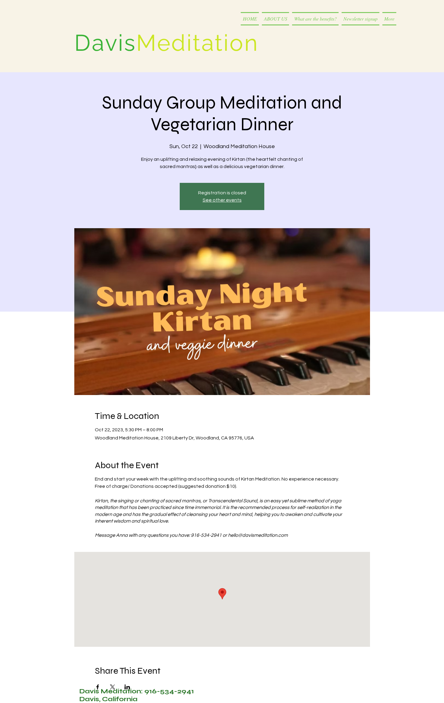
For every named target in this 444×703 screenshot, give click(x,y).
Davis (105, 42)
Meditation (197, 42)
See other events (222, 200)
